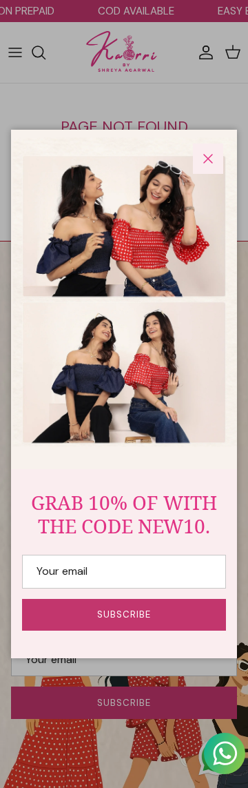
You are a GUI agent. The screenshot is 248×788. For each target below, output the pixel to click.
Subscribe (124, 614)
